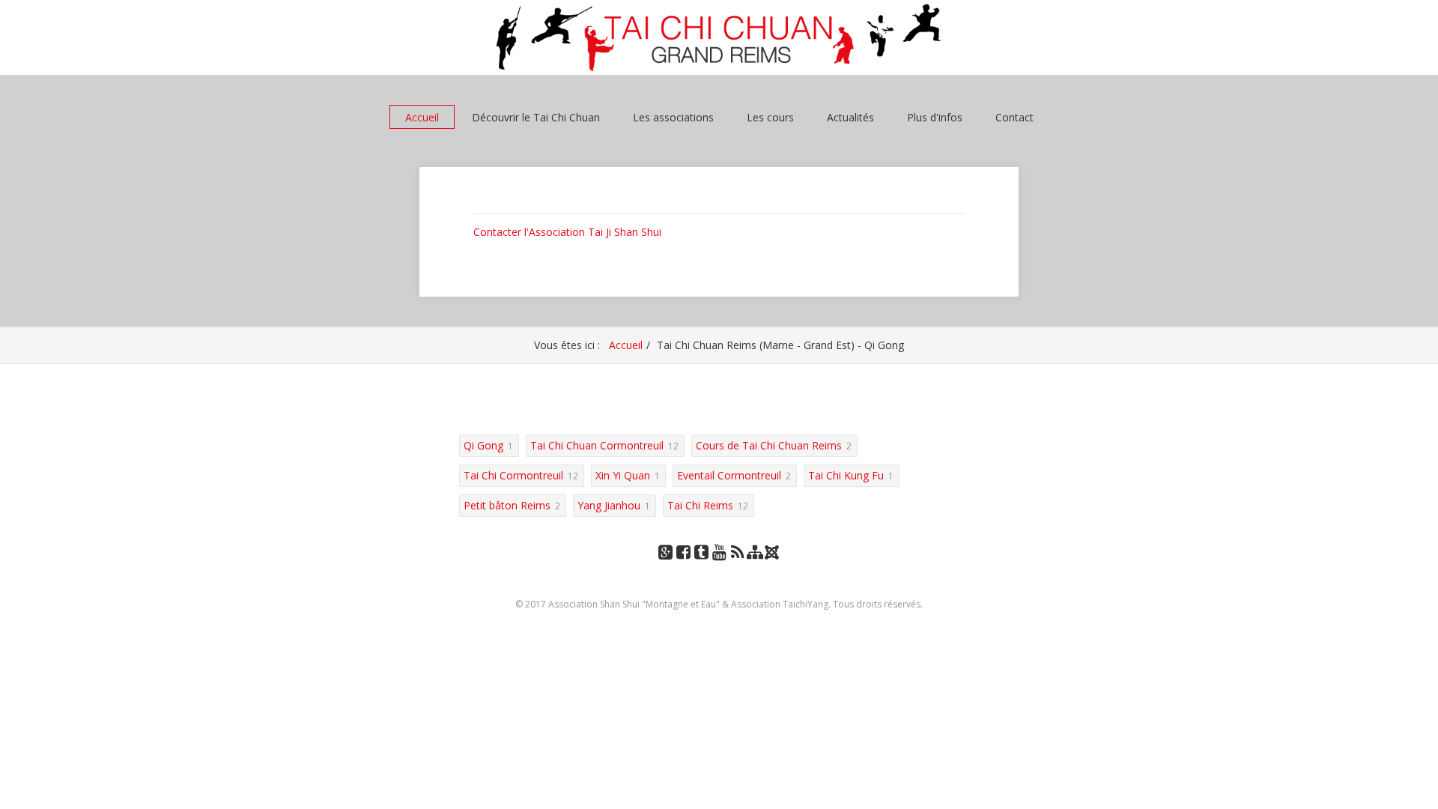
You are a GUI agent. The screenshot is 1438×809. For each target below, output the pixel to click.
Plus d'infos (934, 117)
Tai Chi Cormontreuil (513, 475)
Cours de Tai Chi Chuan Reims (769, 445)
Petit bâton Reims (507, 505)
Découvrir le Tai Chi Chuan (536, 117)
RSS (737, 566)
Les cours (770, 117)
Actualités (850, 117)
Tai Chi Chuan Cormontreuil (597, 445)
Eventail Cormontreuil (729, 475)
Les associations (673, 117)
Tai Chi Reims (700, 505)
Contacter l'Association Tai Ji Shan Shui (567, 232)
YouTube (719, 566)
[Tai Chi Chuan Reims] (719, 37)
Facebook (683, 566)
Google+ (665, 566)
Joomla (773, 557)
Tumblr (701, 566)
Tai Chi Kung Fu (846, 475)
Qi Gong (483, 445)
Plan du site (754, 566)
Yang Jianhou (608, 505)
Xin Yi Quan (622, 475)
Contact (1014, 117)
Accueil (422, 117)
